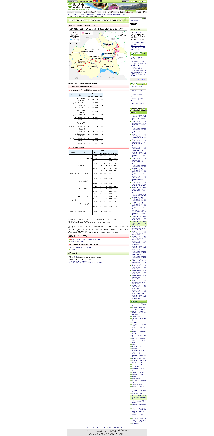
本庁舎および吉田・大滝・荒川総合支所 (80, 247)
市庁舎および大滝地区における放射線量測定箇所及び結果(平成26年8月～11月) (139, 218)
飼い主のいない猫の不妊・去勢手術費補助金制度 (139, 361)
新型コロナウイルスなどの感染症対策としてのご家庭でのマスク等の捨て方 (139, 313)
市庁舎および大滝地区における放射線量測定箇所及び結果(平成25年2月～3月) (139, 248)
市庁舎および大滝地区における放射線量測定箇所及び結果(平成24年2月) (139, 282)
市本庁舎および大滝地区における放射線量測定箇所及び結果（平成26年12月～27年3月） (139, 213)
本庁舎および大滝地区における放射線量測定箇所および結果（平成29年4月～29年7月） (139, 166)
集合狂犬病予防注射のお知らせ (139, 355)
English (70, 9)
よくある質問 (141, 12)
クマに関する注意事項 (137, 364)
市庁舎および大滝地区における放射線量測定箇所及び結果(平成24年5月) (139, 267)
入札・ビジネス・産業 (107, 12)
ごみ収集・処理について (138, 316)
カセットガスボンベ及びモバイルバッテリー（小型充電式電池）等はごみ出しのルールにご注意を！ (139, 410)
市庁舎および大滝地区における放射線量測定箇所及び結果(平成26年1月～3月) (139, 228)
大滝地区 (72, 249)
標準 (94, 1)
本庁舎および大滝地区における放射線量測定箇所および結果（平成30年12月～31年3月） (139, 154)
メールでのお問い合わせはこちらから (78, 261)
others (86, 9)
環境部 (84, 14)
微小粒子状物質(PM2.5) (137, 393)
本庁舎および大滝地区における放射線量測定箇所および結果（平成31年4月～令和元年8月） (139, 137)
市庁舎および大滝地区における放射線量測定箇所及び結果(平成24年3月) (139, 277)
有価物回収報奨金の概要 (138, 350)
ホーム (73, 12)
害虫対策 (134, 376)
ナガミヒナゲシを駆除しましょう (139, 304)
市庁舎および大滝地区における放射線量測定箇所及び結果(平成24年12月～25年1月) (139, 292)
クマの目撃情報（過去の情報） (138, 369)
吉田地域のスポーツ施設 (138, 61)
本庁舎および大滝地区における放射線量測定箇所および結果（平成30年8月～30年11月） (139, 143)
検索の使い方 (134, 20)
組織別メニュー (130, 12)
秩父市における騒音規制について (139, 387)
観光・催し (94, 12)
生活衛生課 (90, 14)
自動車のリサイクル (137, 344)
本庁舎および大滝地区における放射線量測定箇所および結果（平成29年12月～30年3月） (139, 172)
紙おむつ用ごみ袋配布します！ (138, 328)
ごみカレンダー (136, 322)
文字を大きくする (72, 1)
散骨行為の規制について (138, 353)
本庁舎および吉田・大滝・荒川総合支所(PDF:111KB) (86, 239)
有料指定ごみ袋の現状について (139, 415)
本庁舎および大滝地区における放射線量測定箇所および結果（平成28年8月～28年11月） (139, 179)
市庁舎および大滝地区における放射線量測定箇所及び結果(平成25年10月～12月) (139, 252)
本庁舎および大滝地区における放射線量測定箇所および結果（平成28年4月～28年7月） (139, 184)
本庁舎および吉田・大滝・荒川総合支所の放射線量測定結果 (109, 14)
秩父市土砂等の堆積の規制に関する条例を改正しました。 (139, 308)
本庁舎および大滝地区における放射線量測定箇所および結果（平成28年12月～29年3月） (139, 190)
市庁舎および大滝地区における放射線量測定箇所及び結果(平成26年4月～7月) (139, 223)
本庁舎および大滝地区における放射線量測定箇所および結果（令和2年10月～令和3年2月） (139, 117)
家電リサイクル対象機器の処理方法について (139, 332)
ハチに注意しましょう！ (138, 372)
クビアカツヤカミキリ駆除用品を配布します (139, 381)
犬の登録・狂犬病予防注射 (138, 358)
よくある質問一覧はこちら (139, 79)
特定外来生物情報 (136, 378)
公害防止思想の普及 (137, 384)
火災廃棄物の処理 (136, 346)
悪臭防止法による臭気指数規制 (139, 390)
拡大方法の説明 (81, 1)
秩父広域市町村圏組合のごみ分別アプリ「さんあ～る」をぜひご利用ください (139, 420)
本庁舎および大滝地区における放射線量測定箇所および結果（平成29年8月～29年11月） (139, 161)
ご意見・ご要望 (112, 427)
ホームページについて (92, 427)
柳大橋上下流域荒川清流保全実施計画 (139, 401)
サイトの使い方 (142, 1)
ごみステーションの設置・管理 (139, 319)
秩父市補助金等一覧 (137, 68)
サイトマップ (133, 1)
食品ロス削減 (135, 423)
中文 (75, 9)
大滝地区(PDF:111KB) (78, 241)
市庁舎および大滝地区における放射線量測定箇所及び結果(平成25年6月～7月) (139, 238)
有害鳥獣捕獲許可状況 (137, 374)
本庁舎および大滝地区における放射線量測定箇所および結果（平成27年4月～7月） (139, 200)
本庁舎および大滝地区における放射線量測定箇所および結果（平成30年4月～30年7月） (139, 149)
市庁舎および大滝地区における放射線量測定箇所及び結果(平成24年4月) (139, 272)
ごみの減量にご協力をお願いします (139, 325)
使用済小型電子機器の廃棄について (139, 336)
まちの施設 (119, 12)
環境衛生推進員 (136, 348)
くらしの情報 (83, 12)
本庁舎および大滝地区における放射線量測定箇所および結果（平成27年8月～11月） (139, 196)
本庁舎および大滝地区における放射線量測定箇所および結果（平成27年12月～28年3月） (139, 206)
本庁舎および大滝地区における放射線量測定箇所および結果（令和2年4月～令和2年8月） (139, 124)
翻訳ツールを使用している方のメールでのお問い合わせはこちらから (87, 262)
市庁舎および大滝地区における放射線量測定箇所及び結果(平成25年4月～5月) (139, 243)
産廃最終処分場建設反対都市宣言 (139, 405)
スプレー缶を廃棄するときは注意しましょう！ (139, 341)
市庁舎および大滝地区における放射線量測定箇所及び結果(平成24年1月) (139, 287)
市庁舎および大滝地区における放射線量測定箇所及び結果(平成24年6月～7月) (139, 262)
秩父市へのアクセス (121, 427)
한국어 (81, 9)
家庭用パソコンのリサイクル (139, 338)
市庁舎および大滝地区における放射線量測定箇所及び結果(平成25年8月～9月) (139, 233)
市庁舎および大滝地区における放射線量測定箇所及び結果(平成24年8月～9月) (139, 257)
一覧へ (144, 53)
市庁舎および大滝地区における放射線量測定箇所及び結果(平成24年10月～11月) (139, 297)
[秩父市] (79, 5)
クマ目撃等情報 (136, 366)
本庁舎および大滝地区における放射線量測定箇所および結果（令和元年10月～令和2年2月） (139, 130)
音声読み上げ (125, 1)
